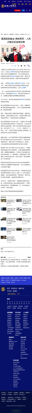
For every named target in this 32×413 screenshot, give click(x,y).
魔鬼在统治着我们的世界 (19, 370)
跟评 (29, 257)
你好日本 (23, 341)
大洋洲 (21, 278)
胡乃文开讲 (11, 343)
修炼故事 (15, 384)
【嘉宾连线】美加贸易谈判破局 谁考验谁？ (11, 210)
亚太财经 (9, 333)
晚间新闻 (9, 320)
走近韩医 (11, 348)
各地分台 (14, 1)
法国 (29, 278)
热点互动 (17, 316)
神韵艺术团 (10, 397)
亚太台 (7, 280)
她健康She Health (13, 341)
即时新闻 (20, 306)
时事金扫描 (17, 318)
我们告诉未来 (16, 362)
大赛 (9, 1)
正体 (18, 1)
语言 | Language (27, 1)
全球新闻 (9, 314)
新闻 (8, 299)
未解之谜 (25, 314)
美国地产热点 (26, 327)
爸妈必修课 (25, 324)
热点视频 (15, 306)
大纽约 (8, 278)
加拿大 (12, 278)
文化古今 (25, 325)
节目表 (9, 291)
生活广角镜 (23, 339)
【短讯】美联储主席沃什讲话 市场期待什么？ (26, 230)
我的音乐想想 (24, 358)
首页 (2, 34)
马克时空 (17, 331)
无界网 (3, 401)
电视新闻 (11, 34)
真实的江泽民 (16, 373)
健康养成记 (11, 345)
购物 (18, 293)
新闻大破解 (17, 324)
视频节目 (6, 34)
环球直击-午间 (23, 34)
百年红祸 (15, 375)
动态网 (24, 399)
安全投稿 (4, 394)
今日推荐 (26, 306)
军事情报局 (17, 325)
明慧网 (19, 399)
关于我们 (10, 392)
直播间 (15, 291)
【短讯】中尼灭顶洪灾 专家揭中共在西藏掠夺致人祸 (26, 202)
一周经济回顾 (10, 327)
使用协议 (28, 392)
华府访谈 (9, 325)
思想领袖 (17, 322)
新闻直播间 (17, 10)
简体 (21, 1)
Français (23, 280)
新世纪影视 (9, 401)
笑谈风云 (25, 316)
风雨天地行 (15, 377)
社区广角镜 (10, 329)
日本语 (8, 282)
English (18, 280)
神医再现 (11, 347)
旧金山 (3, 280)
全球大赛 (25, 308)
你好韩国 (23, 343)
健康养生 (11, 337)
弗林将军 (12, 76)
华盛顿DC (13, 83)
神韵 (5, 1)
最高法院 (21, 83)
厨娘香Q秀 (23, 352)
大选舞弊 (12, 72)
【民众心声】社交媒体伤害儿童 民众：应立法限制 (26, 220)
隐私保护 (22, 392)
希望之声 (4, 399)
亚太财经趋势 (10, 331)
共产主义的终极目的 (18, 368)
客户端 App (22, 394)
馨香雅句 (25, 320)
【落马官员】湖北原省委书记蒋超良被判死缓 (11, 230)
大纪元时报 (17, 397)
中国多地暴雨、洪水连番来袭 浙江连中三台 (11, 202)
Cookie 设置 (16, 410)
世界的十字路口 (19, 329)
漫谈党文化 (15, 383)
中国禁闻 (9, 318)
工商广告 (15, 386)
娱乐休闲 (23, 337)
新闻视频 (10, 312)
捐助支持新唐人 (12, 293)
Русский (3, 282)
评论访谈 (18, 312)
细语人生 (17, 335)
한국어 (13, 282)
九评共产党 (15, 371)
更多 (14, 401)
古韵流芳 (25, 318)
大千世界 (23, 350)
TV (23, 10)
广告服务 (10, 394)
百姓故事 (15, 381)
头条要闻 (9, 306)
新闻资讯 (14, 288)
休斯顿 (25, 278)
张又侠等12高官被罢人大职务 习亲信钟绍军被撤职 (11, 238)
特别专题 (16, 360)
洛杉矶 (16, 278)
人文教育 (26, 312)
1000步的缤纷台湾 (24, 355)
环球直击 (17, 34)
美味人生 (23, 347)
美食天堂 (23, 345)
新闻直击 (9, 322)
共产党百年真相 (17, 366)
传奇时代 (15, 364)
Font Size (25, 66)
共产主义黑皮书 (17, 379)
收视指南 (16, 392)
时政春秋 (17, 320)
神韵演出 (19, 308)
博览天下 (9, 308)
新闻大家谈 (17, 314)
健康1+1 (11, 339)
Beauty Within (24, 348)
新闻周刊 (9, 324)
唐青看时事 (17, 327)
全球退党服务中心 (12, 399)
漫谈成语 (25, 322)
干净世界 (24, 397)
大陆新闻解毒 (18, 333)
